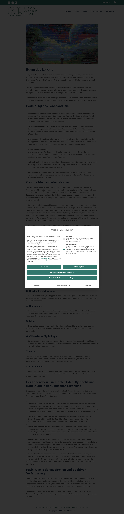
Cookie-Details (37, 285)
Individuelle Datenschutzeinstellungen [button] (62, 278)
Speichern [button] (44, 267)
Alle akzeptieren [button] (79, 267)
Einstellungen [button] (44, 259)
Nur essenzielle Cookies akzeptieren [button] (62, 272)
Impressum (88, 285)
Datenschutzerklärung (45, 258)
